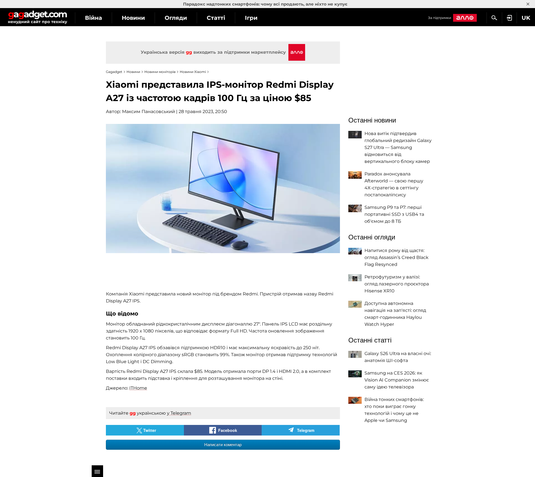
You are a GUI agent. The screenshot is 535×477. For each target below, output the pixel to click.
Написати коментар (223, 444)
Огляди (176, 17)
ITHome (138, 388)
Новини (133, 17)
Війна (93, 17)
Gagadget (37, 17)
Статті (216, 17)
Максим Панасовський (148, 111)
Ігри (251, 17)
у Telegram (179, 413)
